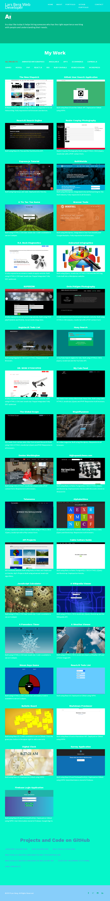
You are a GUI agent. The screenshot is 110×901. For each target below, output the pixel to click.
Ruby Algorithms (40, 849)
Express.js (92, 62)
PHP (28, 67)
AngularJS (54, 62)
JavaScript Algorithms (16, 849)
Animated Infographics (33, 62)
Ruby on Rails (60, 67)
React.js (38, 67)
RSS (48, 67)
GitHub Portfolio (84, 6)
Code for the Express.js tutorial (74, 861)
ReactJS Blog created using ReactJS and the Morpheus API (32, 855)
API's (65, 62)
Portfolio (70, 4)
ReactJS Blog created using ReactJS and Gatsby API (29, 861)
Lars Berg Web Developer (17, 6)
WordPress (94, 67)
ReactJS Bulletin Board (64, 849)
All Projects (11, 62)
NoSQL (19, 67)
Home (50, 4)
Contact (99, 4)
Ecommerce (77, 62)
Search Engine (78, 67)
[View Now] (14, 100)
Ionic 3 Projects (13, 866)
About (59, 4)
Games (8, 67)
